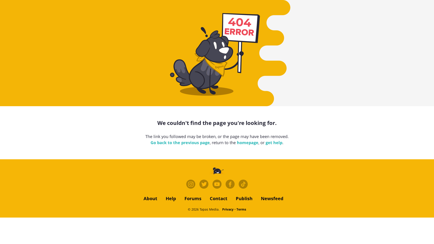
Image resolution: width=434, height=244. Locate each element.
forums (192, 198)
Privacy (228, 209)
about (150, 198)
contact (218, 198)
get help (274, 142)
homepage (247, 142)
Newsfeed (272, 198)
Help (171, 198)
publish (244, 198)
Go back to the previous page (180, 142)
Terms (241, 209)
